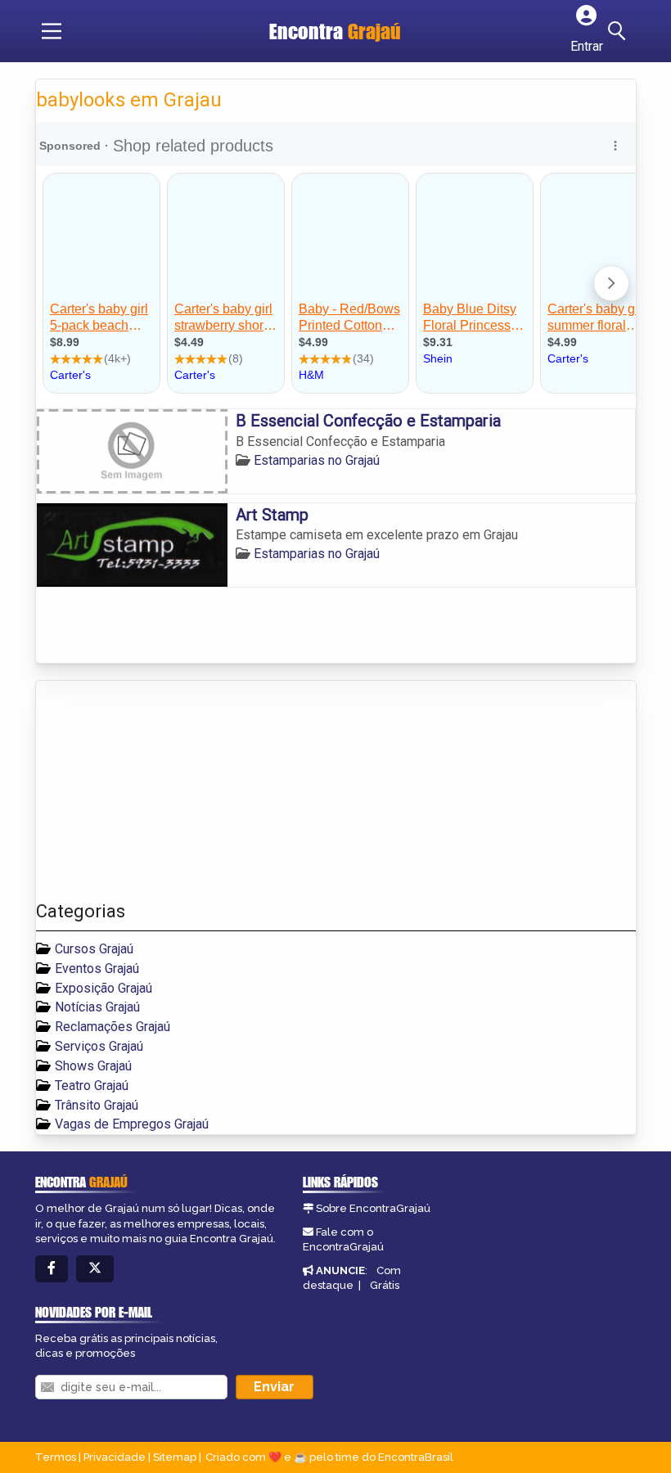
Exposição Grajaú (103, 988)
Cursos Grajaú (94, 949)
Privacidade (114, 1457)
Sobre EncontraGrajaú (373, 1208)
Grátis (384, 1285)
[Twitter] (95, 1268)
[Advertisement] (158, 791)
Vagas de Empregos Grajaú (132, 1124)
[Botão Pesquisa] (619, 31)
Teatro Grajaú (91, 1085)
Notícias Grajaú (97, 1007)
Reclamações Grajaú (112, 1026)
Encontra (335, 31)
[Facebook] (51, 1268)
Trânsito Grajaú (96, 1105)
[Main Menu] (51, 31)
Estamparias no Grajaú (317, 460)
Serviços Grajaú (99, 1046)
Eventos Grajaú (97, 968)
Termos (55, 1457)
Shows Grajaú (93, 1066)
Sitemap (174, 1457)
